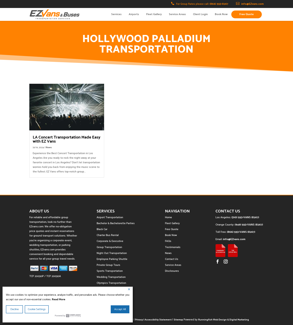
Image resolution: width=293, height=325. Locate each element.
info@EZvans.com (252, 4)
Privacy (139, 320)
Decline (14, 309)
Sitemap (178, 320)
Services (116, 14)
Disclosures (172, 271)
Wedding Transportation (111, 277)
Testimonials (172, 247)
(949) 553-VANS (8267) (249, 224)
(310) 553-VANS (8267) (245, 217)
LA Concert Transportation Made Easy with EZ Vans (66, 139)
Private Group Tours (108, 265)
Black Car (102, 229)
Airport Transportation (110, 217)
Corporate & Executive (110, 241)
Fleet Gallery (154, 14)
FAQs (168, 241)
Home (168, 217)
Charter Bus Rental (108, 235)
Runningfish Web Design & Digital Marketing (223, 320)
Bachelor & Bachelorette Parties (116, 223)
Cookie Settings (37, 309)
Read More (58, 299)
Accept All (120, 309)
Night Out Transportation (112, 253)
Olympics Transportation (111, 283)
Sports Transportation (110, 271)
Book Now (221, 14)
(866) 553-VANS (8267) (241, 232)
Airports (134, 14)
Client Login (200, 14)
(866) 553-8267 (219, 4)
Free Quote (246, 14)
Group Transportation (109, 247)
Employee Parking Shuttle (112, 259)
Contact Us (171, 259)
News (49, 148)
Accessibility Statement (158, 320)
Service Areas (177, 14)
